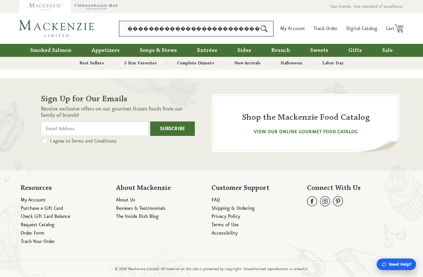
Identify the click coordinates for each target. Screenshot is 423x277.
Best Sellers (91, 63)
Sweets (319, 50)
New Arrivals (247, 63)
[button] (393, 28)
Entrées (207, 50)
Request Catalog (37, 225)
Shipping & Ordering (233, 208)
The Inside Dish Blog (137, 217)
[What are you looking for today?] (264, 29)
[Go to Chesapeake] (96, 6)
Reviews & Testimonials (140, 208)
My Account (33, 200)
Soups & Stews (158, 50)
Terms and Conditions (94, 141)
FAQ (216, 200)
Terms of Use (225, 225)
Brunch (280, 50)
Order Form (32, 233)
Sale (387, 50)
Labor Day (333, 63)
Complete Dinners (195, 63)
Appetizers (106, 50)
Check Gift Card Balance (45, 217)
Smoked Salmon (50, 50)
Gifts (355, 50)
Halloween (291, 63)
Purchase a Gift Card (42, 208)
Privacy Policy (226, 217)
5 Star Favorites (140, 63)
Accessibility (225, 233)
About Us (125, 200)
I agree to (83, 141)
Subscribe (172, 129)
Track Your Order (38, 241)
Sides (244, 50)
